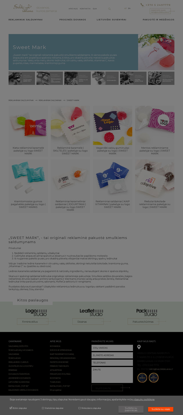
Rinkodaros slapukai (91, 408)
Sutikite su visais (161, 409)
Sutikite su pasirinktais (131, 409)
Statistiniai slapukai (54, 408)
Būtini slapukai (19, 408)
